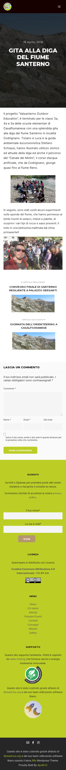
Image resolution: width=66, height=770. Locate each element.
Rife (34, 760)
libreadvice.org (12, 692)
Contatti (33, 620)
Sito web (48, 419)
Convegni (33, 624)
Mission (33, 628)
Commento (10, 388)
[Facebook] (33, 742)
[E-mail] (28, 742)
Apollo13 (42, 765)
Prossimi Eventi (33, 616)
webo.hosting (18, 658)
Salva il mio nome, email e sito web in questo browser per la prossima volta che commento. (33, 438)
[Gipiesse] (7, 6)
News (33, 604)
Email (27, 419)
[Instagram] (38, 742)
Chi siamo (33, 608)
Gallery (33, 632)
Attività (33, 612)
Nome (7, 419)
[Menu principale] (59, 6)
